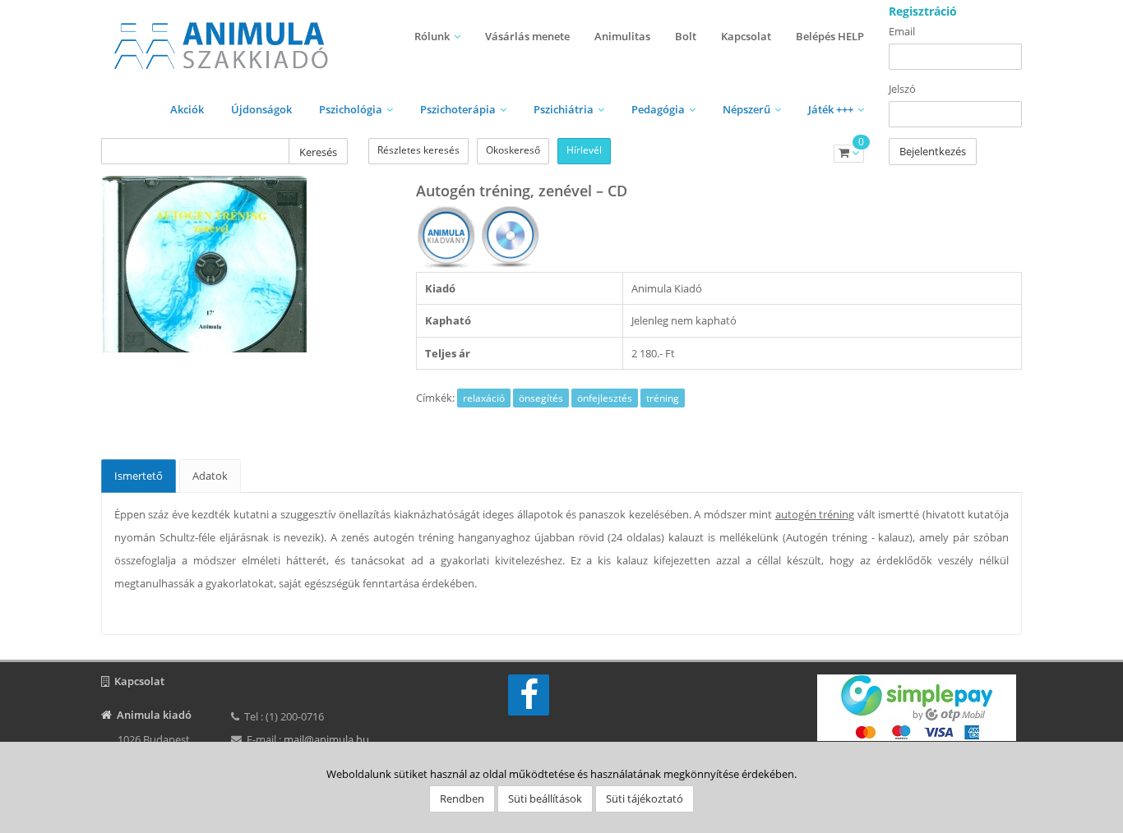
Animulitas (622, 36)
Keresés (318, 152)
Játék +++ (830, 109)
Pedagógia (658, 109)
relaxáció (484, 398)
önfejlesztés (604, 398)
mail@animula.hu (326, 739)
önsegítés (541, 398)
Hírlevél (584, 150)
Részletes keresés (418, 150)
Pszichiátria (564, 109)
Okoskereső (513, 150)
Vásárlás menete (527, 36)
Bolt (685, 36)
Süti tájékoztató (644, 798)
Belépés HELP (830, 36)
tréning (662, 398)
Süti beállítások (545, 798)
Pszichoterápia (458, 109)
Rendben (462, 798)
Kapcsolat (746, 36)
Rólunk (432, 36)
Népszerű (746, 109)
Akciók (187, 109)
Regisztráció (923, 11)
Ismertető (138, 475)
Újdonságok (261, 109)
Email (902, 31)
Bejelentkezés (932, 151)
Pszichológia (350, 109)
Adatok (210, 475)
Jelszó (902, 88)
